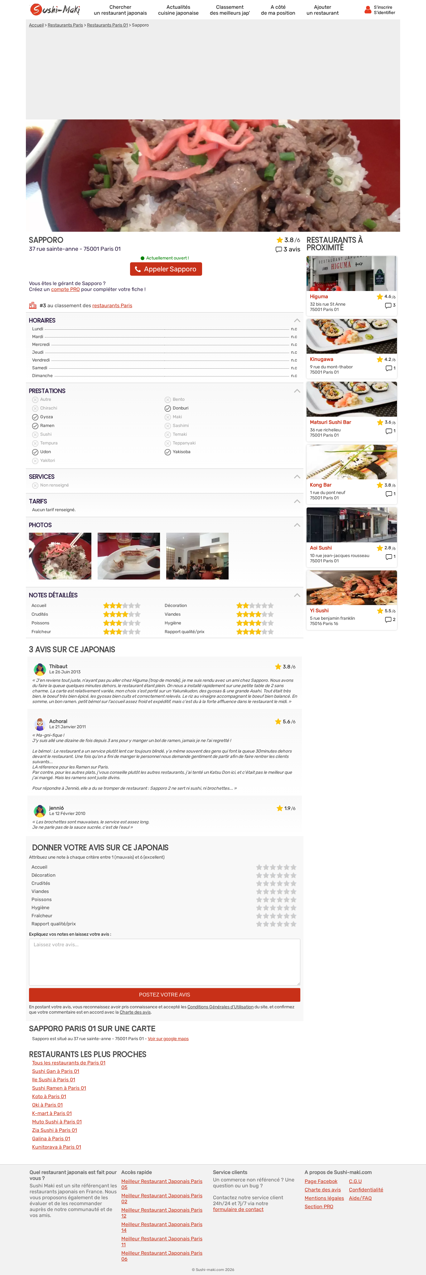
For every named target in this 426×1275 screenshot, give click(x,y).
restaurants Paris (112, 305)
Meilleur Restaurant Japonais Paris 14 (161, 1227)
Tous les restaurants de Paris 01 (68, 1063)
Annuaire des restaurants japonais (58, 9)
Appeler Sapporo (170, 269)
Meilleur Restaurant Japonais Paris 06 (161, 1256)
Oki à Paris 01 (47, 1105)
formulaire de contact (238, 1209)
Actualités (178, 10)
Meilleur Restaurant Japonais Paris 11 (161, 1242)
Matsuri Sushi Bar (330, 422)
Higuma (319, 296)
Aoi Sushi (321, 548)
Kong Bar (321, 485)
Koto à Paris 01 (49, 1096)
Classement (230, 10)
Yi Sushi (319, 610)
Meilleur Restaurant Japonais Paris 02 (161, 1199)
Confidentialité (366, 1190)
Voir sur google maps (168, 1038)
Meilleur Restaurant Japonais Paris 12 (161, 1213)
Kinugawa (321, 359)
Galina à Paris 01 (51, 1139)
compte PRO (65, 289)
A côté (278, 10)
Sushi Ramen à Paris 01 (59, 1088)
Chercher (120, 10)
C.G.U (355, 1181)
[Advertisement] (213, 74)
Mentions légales (324, 1198)
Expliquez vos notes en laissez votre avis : (70, 934)
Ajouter (323, 10)
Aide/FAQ (360, 1198)
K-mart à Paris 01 (52, 1113)
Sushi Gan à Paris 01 (55, 1071)
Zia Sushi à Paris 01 (54, 1130)
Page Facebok (321, 1181)
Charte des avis (135, 1012)
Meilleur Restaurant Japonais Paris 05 (161, 1184)
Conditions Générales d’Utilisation (220, 1007)
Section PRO (319, 1207)
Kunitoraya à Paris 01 (56, 1147)
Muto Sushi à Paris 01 (57, 1122)
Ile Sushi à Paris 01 (53, 1080)
